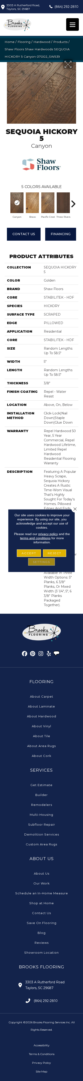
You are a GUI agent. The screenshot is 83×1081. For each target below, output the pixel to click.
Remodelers (41, 805)
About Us (41, 873)
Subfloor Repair (41, 824)
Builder (41, 795)
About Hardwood (41, 716)
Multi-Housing (41, 814)
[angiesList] (57, 654)
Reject (54, 553)
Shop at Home (41, 903)
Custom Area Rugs (41, 844)
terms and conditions (35, 538)
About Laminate (41, 706)
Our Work (41, 883)
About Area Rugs (41, 746)
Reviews (42, 942)
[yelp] (49, 654)
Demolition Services (41, 834)
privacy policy (48, 534)
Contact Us (23, 234)
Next (73, 201)
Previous (6, 201)
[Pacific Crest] (48, 202)
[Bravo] (32, 202)
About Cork (41, 756)
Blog (42, 933)
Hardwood (41, 42)
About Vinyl (41, 726)
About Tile (41, 736)
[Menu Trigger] (72, 24)
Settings (41, 561)
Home (10, 42)
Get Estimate (41, 785)
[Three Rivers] (63, 202)
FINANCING (61, 234)
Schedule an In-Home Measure (41, 893)
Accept (29, 553)
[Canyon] (17, 202)
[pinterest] (33, 654)
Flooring (24, 42)
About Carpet (41, 696)
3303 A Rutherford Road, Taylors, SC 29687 (23, 7)
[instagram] (41, 654)
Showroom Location (41, 952)
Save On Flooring (41, 923)
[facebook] (24, 654)
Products (60, 42)
